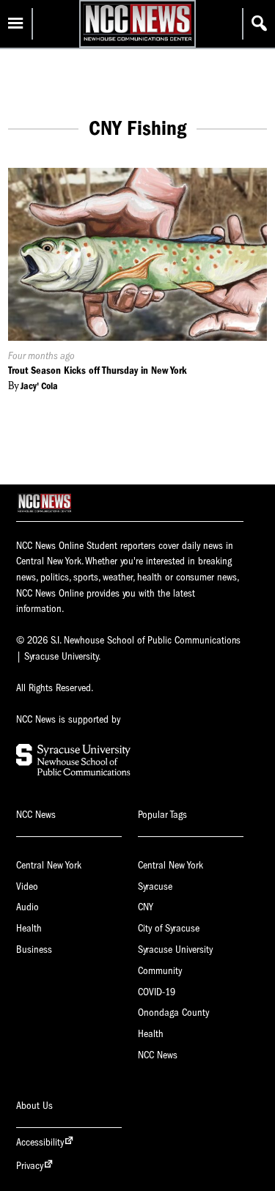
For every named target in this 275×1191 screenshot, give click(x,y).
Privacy (29, 1165)
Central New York (48, 865)
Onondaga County (173, 1012)
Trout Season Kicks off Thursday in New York (97, 370)
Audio (27, 907)
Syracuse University (175, 949)
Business (34, 949)
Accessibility (40, 1142)
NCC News (157, 1055)
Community (160, 971)
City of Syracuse (168, 928)
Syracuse (155, 886)
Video (27, 886)
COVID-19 (156, 992)
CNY (145, 907)
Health (29, 928)
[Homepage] (137, 40)
